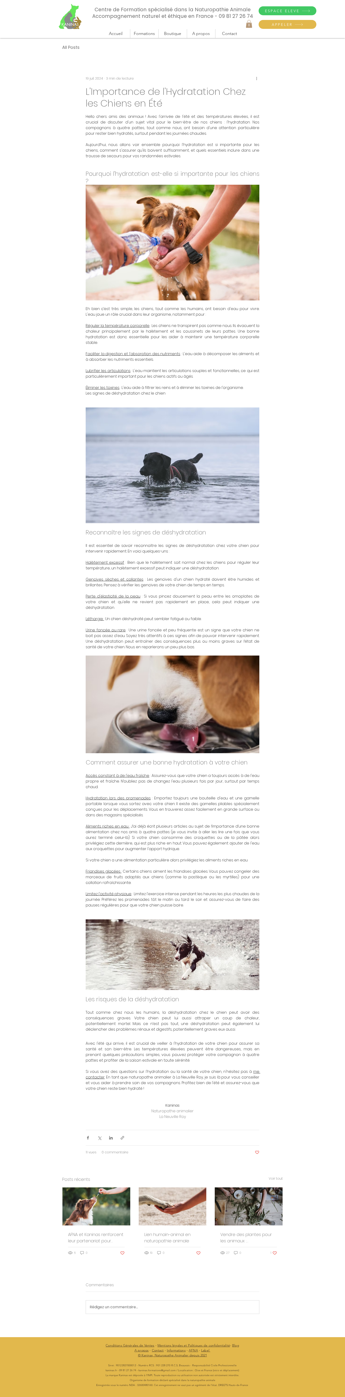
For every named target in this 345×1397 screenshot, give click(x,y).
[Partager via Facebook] (88, 1138)
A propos (141, 1350)
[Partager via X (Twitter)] (99, 1138)
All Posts (71, 47)
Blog (235, 1345)
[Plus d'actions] (256, 78)
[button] (249, 24)
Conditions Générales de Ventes (130, 1345)
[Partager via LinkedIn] (111, 1138)
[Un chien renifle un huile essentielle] (96, 1206)
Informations (176, 1350)
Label (205, 1350)
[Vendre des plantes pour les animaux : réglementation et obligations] (249, 1206)
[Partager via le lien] (122, 1138)
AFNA (193, 1350)
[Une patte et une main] (173, 1206)
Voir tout (276, 1178)
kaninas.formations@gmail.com (157, 1370)
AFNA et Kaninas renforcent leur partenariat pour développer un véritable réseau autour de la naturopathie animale (95, 1238)
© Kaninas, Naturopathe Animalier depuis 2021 (172, 1355)
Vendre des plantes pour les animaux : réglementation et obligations (246, 1238)
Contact (158, 1350)
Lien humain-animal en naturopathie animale (167, 1238)
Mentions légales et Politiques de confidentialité (193, 1345)
